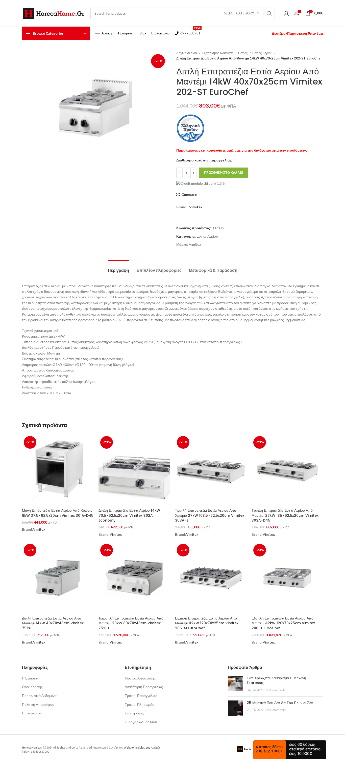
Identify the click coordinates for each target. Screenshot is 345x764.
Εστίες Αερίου (262, 53)
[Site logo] (53, 13)
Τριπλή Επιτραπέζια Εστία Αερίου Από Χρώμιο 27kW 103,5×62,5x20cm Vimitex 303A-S (209, 515)
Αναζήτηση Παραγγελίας (144, 687)
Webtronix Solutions (137, 747)
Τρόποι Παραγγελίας (141, 695)
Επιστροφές (134, 713)
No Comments (275, 690)
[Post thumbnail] (235, 684)
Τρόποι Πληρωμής (139, 704)
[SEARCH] (269, 13)
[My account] (286, 13)
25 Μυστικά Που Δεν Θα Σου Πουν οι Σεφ (280, 702)
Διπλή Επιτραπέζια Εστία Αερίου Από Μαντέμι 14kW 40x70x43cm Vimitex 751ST (53, 623)
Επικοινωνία (31, 713)
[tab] (118, 267)
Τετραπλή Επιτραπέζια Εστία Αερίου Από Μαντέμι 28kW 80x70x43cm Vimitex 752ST (130, 623)
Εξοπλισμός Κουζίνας (218, 53)
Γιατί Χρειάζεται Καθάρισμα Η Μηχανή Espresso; (276, 680)
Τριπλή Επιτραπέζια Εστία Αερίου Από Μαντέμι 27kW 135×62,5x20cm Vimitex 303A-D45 (285, 515)
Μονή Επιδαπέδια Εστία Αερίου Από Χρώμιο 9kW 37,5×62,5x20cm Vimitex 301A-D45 (57, 513)
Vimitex (196, 207)
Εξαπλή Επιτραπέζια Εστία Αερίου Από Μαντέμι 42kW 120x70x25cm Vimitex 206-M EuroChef (206, 623)
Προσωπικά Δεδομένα (39, 695)
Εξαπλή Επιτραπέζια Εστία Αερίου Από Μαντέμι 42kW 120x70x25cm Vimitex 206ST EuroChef (283, 623)
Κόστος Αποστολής (140, 678)
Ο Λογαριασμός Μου (141, 722)
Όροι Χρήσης (32, 687)
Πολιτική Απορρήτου (38, 704)
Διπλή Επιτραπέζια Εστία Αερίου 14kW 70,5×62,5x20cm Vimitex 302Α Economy (129, 515)
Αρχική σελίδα (187, 53)
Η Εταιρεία (30, 678)
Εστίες (243, 53)
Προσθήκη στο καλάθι (223, 173)
